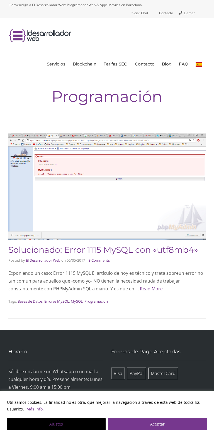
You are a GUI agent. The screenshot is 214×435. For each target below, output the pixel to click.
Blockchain (84, 64)
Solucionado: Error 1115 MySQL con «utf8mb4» (103, 250)
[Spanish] (199, 64)
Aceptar (157, 424)
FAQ (183, 64)
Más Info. (35, 409)
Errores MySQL (56, 301)
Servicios (56, 64)
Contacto (145, 64)
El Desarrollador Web (43, 260)
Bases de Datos (30, 301)
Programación (96, 301)
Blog (167, 64)
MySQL (77, 301)
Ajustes (56, 424)
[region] (107, 413)
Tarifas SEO (116, 64)
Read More (151, 289)
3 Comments (99, 260)
